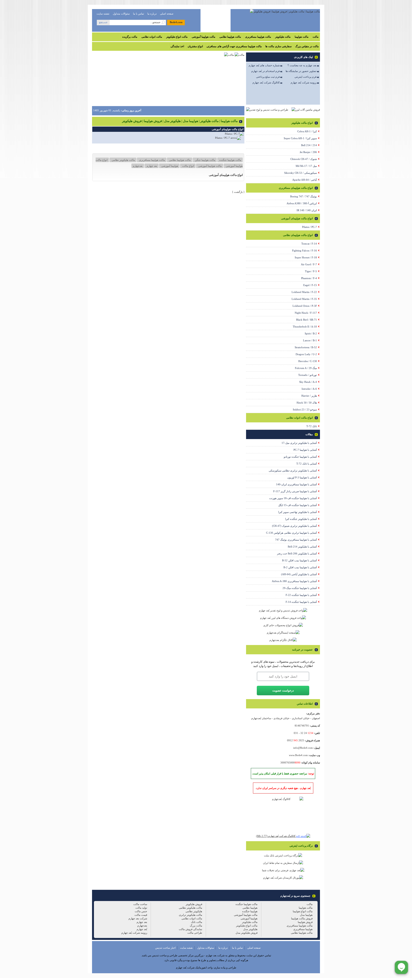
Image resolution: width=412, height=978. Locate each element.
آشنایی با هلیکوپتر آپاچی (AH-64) (299, 574)
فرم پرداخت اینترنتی (305, 76)
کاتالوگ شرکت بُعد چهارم (266, 82)
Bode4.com (176, 22)
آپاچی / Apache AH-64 (304, 179)
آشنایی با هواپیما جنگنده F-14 (301, 601)
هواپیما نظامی (250, 907)
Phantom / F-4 (309, 278)
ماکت (316, 36)
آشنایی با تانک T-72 (306, 463)
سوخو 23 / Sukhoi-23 (305, 409)
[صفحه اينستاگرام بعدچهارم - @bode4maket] (283, 632)
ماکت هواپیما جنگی (204, 160)
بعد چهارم (151, 165)
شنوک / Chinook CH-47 (303, 159)
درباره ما (152, 13)
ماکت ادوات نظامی (151, 36)
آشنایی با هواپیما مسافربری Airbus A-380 (294, 581)
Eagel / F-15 (310, 285)
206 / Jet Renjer (308, 152)
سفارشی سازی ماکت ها (278, 46)
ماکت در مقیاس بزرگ (307, 46)
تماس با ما (138, 13)
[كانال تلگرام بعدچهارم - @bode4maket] (283, 640)
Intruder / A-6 (309, 388)
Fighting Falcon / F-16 (304, 250)
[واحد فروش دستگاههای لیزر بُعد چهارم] (283, 617)
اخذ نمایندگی (177, 46)
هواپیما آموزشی (169, 165)
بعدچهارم (138, 165)
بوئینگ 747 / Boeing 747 (303, 196)
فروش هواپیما (305, 922)
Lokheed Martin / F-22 (304, 292)
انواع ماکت (187, 165)
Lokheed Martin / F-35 (304, 298)
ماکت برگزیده (129, 36)
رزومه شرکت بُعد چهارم (303, 82)
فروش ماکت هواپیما (302, 918)
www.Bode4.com (298, 755)
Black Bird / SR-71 (306, 319)
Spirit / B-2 (311, 333)
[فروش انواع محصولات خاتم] (283, 625)
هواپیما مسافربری (303, 929)
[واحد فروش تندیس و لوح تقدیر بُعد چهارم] (283, 610)
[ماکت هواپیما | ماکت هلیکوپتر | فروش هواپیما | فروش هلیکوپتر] (285, 11)
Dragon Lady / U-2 (306, 354)
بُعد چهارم (142, 929)
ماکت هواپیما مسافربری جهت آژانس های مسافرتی (234, 46)
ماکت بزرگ (196, 925)
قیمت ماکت (140, 914)
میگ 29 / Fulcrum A (306, 368)
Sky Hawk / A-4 (308, 381)
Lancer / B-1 (310, 340)
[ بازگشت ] (238, 191)
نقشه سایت (103, 13)
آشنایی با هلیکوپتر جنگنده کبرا (301, 518)
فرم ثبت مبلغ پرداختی (268, 76)
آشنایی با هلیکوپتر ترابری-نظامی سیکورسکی (293, 470)
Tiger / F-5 (311, 271)
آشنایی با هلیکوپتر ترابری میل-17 (299, 442)
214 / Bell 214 (309, 145)
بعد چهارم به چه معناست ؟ (302, 65)
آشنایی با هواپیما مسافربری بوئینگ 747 (296, 539)
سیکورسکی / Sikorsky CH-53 (300, 172)
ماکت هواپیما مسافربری (258, 36)
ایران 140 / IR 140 (307, 210)
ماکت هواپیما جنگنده (230, 160)
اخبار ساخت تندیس (165, 947)
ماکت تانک (196, 922)
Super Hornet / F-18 (306, 257)
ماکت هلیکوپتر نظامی (123, 160)
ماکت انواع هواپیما (303, 911)
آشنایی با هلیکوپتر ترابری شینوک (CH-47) (294, 525)
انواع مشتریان (195, 46)
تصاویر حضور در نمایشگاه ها (301, 71)
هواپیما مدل (306, 914)
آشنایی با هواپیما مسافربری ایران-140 (296, 484)
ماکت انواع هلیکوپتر (177, 36)
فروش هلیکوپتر (194, 904)
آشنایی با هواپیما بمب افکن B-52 (299, 560)
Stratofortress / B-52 (306, 347)
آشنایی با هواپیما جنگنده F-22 (301, 595)
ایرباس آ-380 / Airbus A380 (302, 203)
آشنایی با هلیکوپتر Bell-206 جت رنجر (297, 553)
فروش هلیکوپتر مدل (247, 932)
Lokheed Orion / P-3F (305, 305)
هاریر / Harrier (309, 395)
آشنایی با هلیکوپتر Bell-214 (302, 546)
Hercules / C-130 (307, 361)
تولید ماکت (141, 907)
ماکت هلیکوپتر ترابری (190, 914)
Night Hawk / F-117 (306, 312)
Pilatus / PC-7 (222, 137)
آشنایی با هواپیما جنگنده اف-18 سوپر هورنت (293, 498)
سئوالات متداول (121, 13)
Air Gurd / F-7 (309, 264)
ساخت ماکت (140, 904)
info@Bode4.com (303, 747)
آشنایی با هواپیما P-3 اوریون (302, 477)
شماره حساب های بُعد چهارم (264, 65)
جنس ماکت (141, 911)
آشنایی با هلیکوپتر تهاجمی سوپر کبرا (297, 512)
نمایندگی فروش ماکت (190, 929)
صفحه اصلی (166, 13)
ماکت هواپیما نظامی (230, 36)
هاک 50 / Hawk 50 (307, 402)
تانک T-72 (311, 426)
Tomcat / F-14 (309, 243)
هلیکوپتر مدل (250, 929)
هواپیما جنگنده (250, 911)
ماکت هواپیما (302, 36)
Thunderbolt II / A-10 (305, 326)
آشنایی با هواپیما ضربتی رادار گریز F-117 (295, 491)
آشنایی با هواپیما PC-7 (305, 449)
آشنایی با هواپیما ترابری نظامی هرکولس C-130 (291, 532)
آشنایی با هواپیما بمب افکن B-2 (300, 567)
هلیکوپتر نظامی (193, 911)
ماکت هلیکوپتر (283, 36)
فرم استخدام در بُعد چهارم (265, 71)
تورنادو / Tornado (307, 375)
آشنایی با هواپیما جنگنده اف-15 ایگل (297, 505)
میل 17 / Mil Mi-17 (306, 165)
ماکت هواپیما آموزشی (203, 36)
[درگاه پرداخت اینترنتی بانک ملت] (283, 855)
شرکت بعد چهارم (138, 918)
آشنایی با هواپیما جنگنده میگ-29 (300, 588)
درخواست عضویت (283, 690)
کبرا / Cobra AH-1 (307, 131)
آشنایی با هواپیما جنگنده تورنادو (300, 456)
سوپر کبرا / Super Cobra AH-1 (300, 138)
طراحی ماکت (194, 932)
